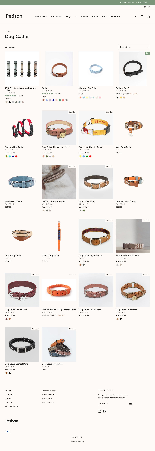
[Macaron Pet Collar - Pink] (100, 97)
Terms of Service (48, 402)
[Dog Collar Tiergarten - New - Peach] (43, 156)
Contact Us (8, 402)
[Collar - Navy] (53, 100)
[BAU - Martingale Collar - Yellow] (80, 156)
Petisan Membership (12, 406)
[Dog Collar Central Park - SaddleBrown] (6, 373)
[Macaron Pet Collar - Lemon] (87, 97)
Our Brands (9, 394)
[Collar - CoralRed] (63, 100)
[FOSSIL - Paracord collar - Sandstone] (50, 210)
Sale (104, 16)
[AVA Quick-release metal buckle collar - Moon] (13, 102)
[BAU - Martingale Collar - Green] (87, 156)
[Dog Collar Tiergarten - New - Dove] (50, 156)
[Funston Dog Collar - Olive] (6, 156)
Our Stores (115, 16)
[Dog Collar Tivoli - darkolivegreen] (84, 210)
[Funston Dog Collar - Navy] (13, 156)
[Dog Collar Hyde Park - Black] (121, 319)
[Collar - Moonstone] (47, 100)
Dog (68, 16)
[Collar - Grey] (66, 100)
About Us (8, 398)
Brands (94, 16)
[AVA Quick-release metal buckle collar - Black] (10, 102)
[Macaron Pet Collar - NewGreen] (93, 97)
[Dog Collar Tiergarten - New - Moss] (47, 156)
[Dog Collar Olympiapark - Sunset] (80, 265)
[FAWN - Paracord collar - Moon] (117, 265)
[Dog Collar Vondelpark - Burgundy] (6, 319)
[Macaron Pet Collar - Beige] (97, 97)
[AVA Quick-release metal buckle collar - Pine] (16, 102)
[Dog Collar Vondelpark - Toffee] (10, 319)
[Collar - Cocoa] (43, 100)
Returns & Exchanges (49, 394)
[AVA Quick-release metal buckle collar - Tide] (19, 102)
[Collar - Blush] (56, 100)
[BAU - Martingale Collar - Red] (90, 156)
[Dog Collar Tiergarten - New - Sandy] (53, 156)
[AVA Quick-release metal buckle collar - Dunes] (23, 102)
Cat (75, 16)
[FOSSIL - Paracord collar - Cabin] (43, 210)
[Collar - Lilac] (50, 100)
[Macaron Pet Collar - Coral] (80, 97)
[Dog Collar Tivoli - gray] (80, 210)
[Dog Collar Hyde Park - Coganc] (117, 319)
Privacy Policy (47, 398)
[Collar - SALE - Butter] (121, 97)
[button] (10, 95)
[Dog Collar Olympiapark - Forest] (84, 265)
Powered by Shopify (77, 442)
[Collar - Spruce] (60, 100)
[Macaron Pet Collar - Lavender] (90, 97)
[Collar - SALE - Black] (117, 97)
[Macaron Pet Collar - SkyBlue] (84, 97)
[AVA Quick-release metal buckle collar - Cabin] (6, 102)
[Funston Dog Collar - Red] (16, 156)
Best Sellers (57, 16)
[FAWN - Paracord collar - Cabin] (121, 265)
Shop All (8, 391)
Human (84, 16)
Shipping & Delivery (49, 391)
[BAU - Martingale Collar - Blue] (84, 156)
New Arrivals (41, 16)
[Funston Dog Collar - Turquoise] (10, 156)
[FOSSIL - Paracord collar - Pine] (47, 210)
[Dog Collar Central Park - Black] (10, 373)
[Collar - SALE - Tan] (124, 97)
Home (7, 31)
